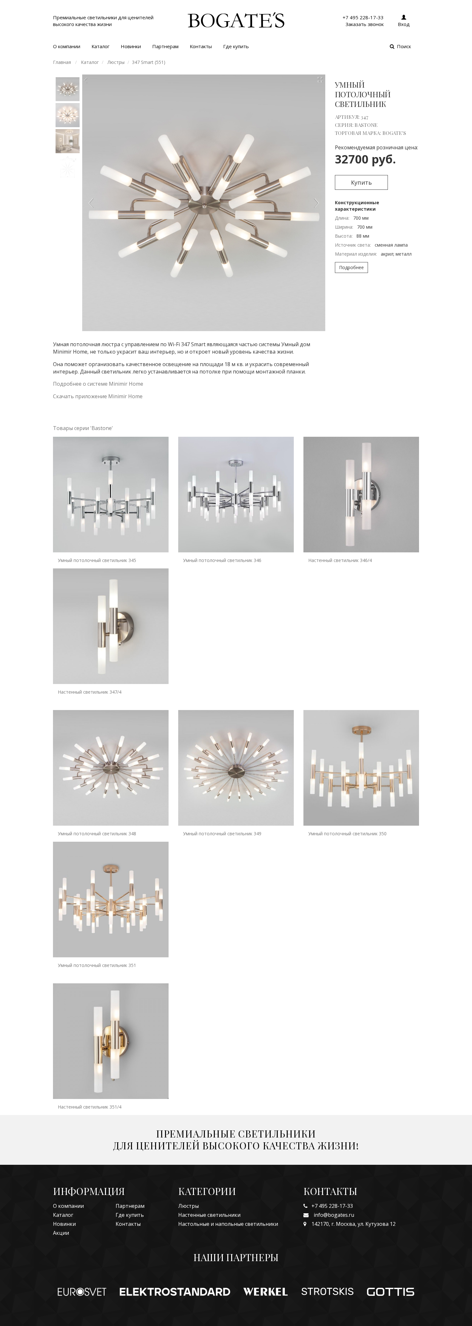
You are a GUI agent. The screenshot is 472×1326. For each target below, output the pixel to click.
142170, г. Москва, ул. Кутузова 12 (351, 1223)
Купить (361, 182)
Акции (61, 1232)
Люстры (188, 1205)
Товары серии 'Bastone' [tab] (83, 428)
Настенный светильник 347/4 (89, 692)
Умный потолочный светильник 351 (97, 965)
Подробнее (351, 267)
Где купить (236, 46)
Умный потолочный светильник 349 (222, 833)
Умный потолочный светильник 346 (222, 560)
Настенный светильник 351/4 (89, 1107)
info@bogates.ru (331, 1214)
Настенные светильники (209, 1214)
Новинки (131, 46)
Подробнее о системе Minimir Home (98, 383)
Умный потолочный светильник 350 (347, 833)
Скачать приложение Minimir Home (98, 396)
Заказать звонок (364, 24)
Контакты (201, 46)
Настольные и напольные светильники (228, 1223)
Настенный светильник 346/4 (340, 560)
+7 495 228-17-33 (330, 1205)
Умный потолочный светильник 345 (97, 560)
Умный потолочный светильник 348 (97, 833)
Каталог (100, 46)
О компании (66, 46)
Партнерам (165, 46)
